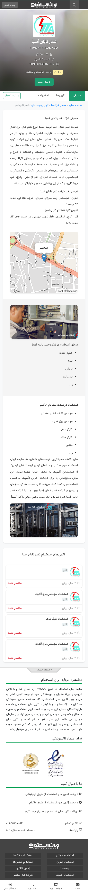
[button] (44, 258)
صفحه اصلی (75, 105)
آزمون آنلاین (23, 868)
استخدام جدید (65, 875)
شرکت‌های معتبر (23, 875)
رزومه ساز (65, 868)
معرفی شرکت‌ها (58, 105)
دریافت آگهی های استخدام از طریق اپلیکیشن (52, 794)
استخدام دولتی (65, 855)
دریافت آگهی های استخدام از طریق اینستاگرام (52, 811)
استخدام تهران (65, 862)
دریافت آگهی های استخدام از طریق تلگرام (54, 803)
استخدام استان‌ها (23, 862)
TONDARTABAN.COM (42, 64)
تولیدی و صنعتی (34, 72)
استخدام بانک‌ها (23, 855)
